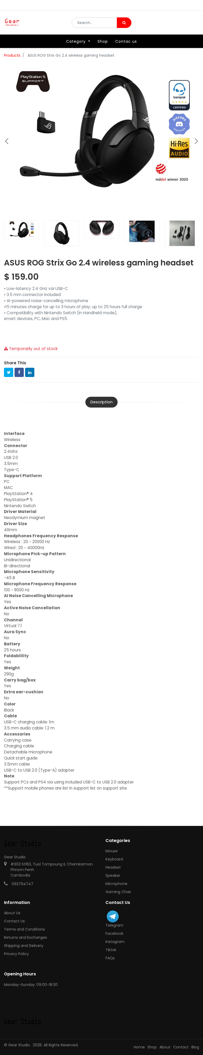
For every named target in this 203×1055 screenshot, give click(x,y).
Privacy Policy (16, 953)
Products (12, 55)
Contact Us (14, 921)
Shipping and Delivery (23, 945)
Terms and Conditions (24, 929)
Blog (195, 1047)
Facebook (114, 933)
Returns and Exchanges (25, 937)
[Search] (124, 22)
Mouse (111, 851)
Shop (152, 1047)
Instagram (114, 941)
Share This (15, 363)
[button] (7, 141)
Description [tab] (101, 402)
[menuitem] (102, 41)
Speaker (112, 875)
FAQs (110, 958)
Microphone (116, 883)
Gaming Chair (118, 891)
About (164, 1047)
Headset (113, 867)
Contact (181, 1047)
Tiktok (110, 949)
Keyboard (114, 859)
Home (139, 1047)
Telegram (114, 925)
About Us (12, 913)
